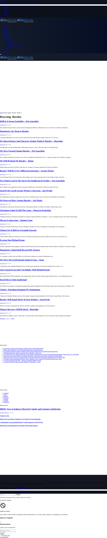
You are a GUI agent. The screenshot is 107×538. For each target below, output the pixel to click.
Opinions (9, 43)
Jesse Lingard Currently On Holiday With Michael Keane (25, 270)
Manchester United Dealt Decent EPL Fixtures (20, 250)
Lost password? (4, 537)
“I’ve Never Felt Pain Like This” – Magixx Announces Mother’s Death (22, 360)
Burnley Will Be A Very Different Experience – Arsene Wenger (27, 171)
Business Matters (4, 412)
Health (8, 42)
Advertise (5, 8)
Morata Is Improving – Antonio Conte (16, 220)
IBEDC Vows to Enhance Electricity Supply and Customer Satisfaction (30, 409)
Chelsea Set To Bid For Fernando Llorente (18, 230)
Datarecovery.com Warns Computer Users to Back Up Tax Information (20, 419)
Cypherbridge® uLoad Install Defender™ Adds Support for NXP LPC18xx (21, 422)
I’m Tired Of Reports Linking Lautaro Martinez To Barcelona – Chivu (21, 362)
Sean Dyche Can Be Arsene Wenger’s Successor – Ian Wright (26, 191)
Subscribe (2, 52)
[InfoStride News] (16, 22)
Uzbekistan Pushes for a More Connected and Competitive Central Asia (22, 353)
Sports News (3, 134)
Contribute (6, 9)
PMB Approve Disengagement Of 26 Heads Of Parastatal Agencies (19, 425)
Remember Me (6, 535)
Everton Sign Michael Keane (12, 240)
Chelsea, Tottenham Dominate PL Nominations (20, 290)
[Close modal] (0, 502)
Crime (5, 30)
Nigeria (5, 31)
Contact (5, 14)
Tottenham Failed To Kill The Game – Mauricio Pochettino (25, 210)
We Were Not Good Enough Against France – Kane (22, 260)
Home (5, 25)
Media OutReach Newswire (14, 46)
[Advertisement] (50, 72)
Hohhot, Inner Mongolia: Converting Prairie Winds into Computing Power (23, 350)
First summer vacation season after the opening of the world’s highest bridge (23, 348)
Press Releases (10, 45)
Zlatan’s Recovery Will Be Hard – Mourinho (19, 309)
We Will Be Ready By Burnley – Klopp (16, 161)
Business (5, 27)
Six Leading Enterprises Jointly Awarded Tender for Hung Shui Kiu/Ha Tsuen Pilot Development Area (30, 351)
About (5, 6)
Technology (6, 36)
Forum (5, 12)
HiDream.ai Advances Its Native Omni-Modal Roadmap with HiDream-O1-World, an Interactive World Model (32, 356)
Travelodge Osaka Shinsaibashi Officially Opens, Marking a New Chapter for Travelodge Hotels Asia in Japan (32, 359)
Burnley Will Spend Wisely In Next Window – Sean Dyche (25, 299)
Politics (5, 33)
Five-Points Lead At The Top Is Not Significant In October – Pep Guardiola (32, 181)
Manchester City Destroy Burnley (14, 131)
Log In (2, 534)
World (8, 48)
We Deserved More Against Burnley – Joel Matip (21, 200)
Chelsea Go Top (4, 416)
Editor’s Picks (10, 40)
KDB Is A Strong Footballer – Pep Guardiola (19, 121)
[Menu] (0, 54)
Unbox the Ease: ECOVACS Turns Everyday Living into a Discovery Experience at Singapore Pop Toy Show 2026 (34, 357)
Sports (5, 34)
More (4, 37)
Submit (18, 494)
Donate (5, 11)
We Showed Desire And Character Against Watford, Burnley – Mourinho (31, 141)
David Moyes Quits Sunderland (13, 280)
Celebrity (5, 28)
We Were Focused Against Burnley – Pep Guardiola (22, 151)
